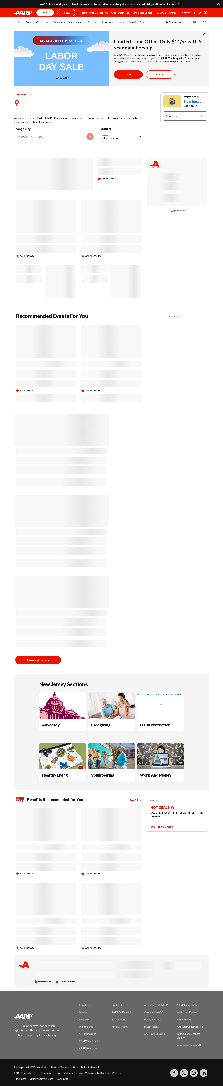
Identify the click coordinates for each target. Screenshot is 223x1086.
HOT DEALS (160, 807)
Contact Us (118, 1004)
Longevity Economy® (189, 1044)
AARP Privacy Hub (36, 1067)
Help (189, 22)
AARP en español (174, 22)
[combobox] (54, 136)
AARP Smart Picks (121, 12)
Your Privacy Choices (41, 1078)
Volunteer (84, 1019)
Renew (160, 74)
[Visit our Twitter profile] (184, 1073)
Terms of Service (60, 1067)
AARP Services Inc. (154, 1033)
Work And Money (155, 775)
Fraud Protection (155, 725)
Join (128, 74)
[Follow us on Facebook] (174, 1073)
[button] (204, 22)
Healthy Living (55, 775)
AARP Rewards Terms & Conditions (33, 1072)
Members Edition (143, 12)
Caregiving (101, 725)
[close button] (205, 35)
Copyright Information (69, 1072)
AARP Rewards (168, 12)
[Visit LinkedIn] (203, 1073)
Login (199, 12)
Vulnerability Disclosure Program (103, 1072)
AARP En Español (121, 1012)
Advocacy (51, 725)
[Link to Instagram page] (194, 1073)
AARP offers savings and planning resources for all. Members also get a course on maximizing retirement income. (108, 4)
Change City (22, 129)
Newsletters (118, 1019)
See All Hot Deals (161, 826)
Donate (83, 1012)
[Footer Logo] (36, 1016)
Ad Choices (20, 1078)
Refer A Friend (120, 1026)
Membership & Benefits (93, 12)
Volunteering (102, 775)
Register (186, 12)
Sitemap (18, 1067)
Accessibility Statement (85, 1067)
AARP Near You (88, 1048)
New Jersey (192, 101)
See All (134, 800)
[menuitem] (17, 23)
